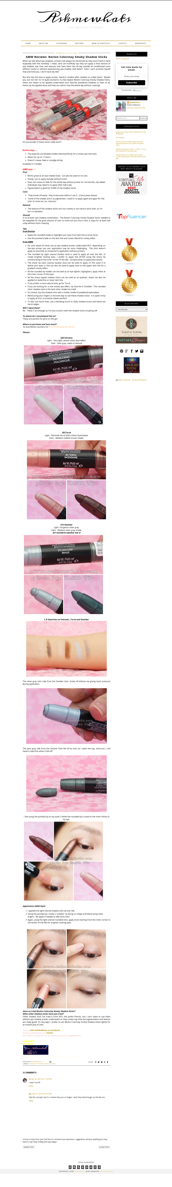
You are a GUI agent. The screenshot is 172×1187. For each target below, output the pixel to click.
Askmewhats (86, 18)
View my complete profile (136, 108)
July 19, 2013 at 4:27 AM (42, 1093)
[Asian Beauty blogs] (129, 265)
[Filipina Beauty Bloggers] (129, 296)
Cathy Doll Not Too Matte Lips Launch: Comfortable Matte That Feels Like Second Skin (131, 157)
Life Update (120, 138)
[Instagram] (142, 352)
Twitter (49, 1033)
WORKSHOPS (140, 43)
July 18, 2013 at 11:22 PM (41, 1079)
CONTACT (122, 43)
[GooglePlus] (127, 352)
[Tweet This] (98, 1062)
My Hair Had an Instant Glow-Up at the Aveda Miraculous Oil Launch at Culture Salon (130, 143)
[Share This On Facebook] (96, 1062)
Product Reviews (37, 1063)
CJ (29, 1079)
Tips (54, 1063)
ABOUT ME (43, 43)
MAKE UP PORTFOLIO (101, 43)
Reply (31, 1086)
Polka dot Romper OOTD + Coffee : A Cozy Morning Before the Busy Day (131, 150)
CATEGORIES (61, 43)
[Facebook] (132, 352)
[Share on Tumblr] (108, 1062)
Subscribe (131, 82)
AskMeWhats (135, 102)
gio (30, 1093)
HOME (28, 43)
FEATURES (79, 43)
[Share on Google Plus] (105, 1062)
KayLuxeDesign (106, 1171)
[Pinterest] (121, 352)
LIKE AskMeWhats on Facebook (44, 1030)
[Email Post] (49, 1061)
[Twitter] (137, 352)
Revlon (48, 1063)
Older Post (104, 1147)
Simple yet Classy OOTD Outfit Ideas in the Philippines (131, 133)
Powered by (127, 90)
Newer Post (29, 1147)
